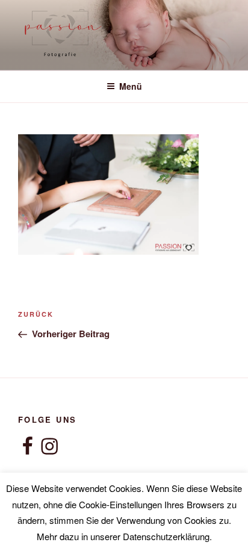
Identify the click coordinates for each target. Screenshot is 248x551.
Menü (130, 86)
